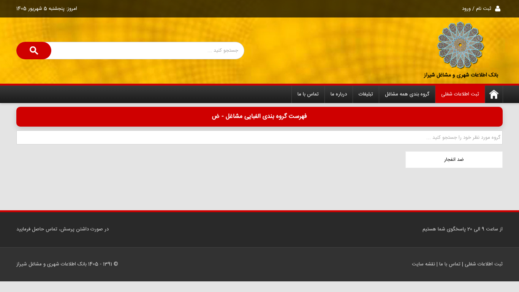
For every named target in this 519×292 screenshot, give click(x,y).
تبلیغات (366, 94)
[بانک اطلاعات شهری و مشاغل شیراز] (461, 45)
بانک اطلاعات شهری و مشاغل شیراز (461, 75)
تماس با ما (308, 94)
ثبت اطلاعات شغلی (460, 94)
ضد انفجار (454, 160)
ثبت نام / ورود (476, 9)
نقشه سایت (423, 264)
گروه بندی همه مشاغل (407, 94)
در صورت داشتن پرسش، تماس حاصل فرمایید (62, 229)
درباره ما (339, 94)
